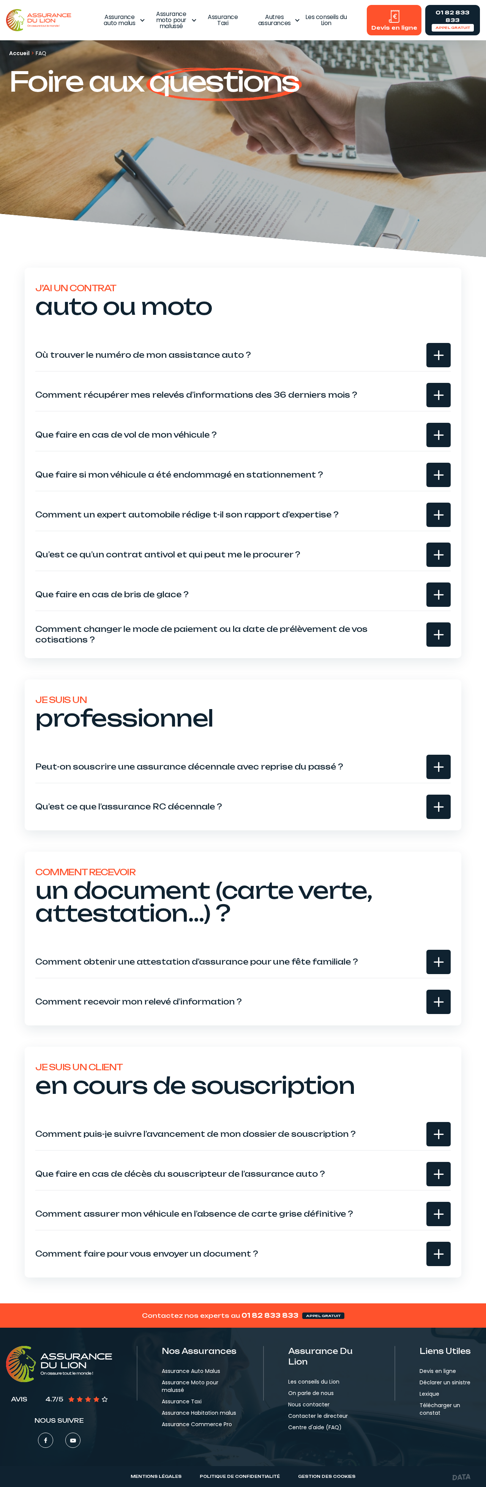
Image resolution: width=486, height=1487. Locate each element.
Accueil (19, 53)
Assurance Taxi (223, 20)
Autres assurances (274, 20)
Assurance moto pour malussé (171, 20)
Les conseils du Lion (326, 20)
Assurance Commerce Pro (197, 1424)
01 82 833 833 (269, 1315)
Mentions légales (156, 1476)
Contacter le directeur (318, 1416)
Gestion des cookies (326, 1476)
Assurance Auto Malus (191, 1371)
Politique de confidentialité (240, 1476)
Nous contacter (309, 1404)
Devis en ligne (438, 1371)
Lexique (429, 1394)
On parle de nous (311, 1393)
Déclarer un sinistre (445, 1382)
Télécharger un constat (440, 1409)
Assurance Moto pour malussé (190, 1386)
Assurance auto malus (119, 20)
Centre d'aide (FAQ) (315, 1427)
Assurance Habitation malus (199, 1413)
